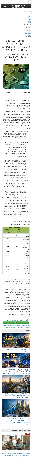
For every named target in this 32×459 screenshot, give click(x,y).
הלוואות (16, 455)
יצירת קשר (19, 453)
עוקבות (29, 21)
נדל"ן (27, 455)
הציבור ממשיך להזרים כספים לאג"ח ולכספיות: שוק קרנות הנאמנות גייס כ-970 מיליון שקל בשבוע (17, 421)
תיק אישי (29, 15)
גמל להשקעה (28, 36)
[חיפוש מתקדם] (31, 13)
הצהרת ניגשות (10, 455)
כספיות (29, 16)
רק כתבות (14, 453)
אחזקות (29, 29)
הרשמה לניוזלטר (16, 322)
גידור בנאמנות (27, 24)
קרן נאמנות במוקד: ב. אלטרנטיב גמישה (17, 350)
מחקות (29, 19)
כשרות (29, 22)
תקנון (24, 455)
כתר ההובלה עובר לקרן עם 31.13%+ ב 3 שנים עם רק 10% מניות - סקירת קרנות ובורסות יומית (16, 371)
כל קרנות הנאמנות (6, 453)
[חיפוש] (28, 5)
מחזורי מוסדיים (27, 33)
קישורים (13, 456)
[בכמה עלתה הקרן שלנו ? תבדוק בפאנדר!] (16, 441)
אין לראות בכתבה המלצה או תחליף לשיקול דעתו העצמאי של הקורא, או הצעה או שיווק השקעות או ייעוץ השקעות (16, 326)
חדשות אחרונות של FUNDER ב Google (16, 320)
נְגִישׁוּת (29, 1)
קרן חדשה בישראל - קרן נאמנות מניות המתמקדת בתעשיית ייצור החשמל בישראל (17, 395)
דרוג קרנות (28, 26)
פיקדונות (29, 18)
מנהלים (29, 30)
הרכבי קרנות (28, 27)
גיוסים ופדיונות (27, 32)
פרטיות (20, 455)
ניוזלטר (28, 453)
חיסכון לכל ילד (27, 35)
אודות (24, 453)
